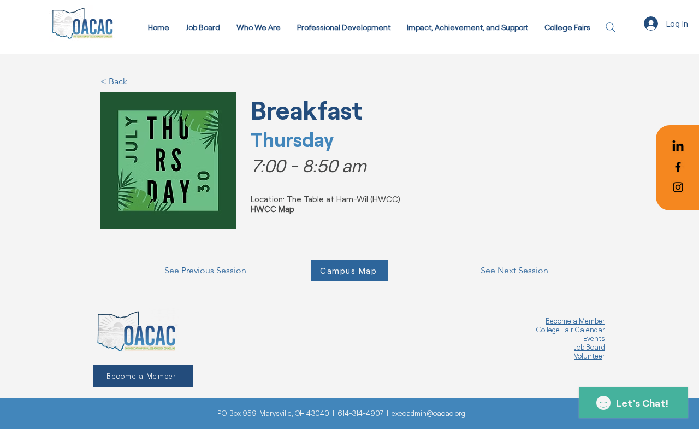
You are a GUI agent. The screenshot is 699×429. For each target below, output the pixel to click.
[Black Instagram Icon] (678, 187)
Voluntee (588, 355)
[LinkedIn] (678, 147)
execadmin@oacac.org (428, 413)
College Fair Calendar (570, 329)
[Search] (610, 27)
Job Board (589, 347)
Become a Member (575, 320)
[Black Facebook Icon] (678, 167)
